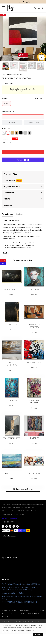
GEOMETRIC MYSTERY (12, 438)
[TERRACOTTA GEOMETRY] (34, 312)
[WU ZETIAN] (34, 277)
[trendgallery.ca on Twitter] (6, 526)
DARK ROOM (12, 324)
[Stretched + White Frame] (8, 132)
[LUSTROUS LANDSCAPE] (12, 350)
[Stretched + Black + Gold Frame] (16, 132)
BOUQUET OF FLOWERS (34, 401)
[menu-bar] (4, 7)
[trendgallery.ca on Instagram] (14, 526)
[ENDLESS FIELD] (12, 461)
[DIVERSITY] (34, 425)
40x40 (6, 103)
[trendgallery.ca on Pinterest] (10, 526)
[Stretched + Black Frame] (20, 132)
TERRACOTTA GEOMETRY (34, 325)
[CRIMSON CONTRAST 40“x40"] (23, 38)
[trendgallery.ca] (10, 8)
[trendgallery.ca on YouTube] (17, 526)
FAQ (3, 613)
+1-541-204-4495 (8, 522)
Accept (38, 634)
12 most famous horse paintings (13, 593)
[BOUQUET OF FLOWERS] (34, 388)
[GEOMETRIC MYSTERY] (12, 425)
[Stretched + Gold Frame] (12, 132)
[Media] (41, 57)
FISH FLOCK (12, 400)
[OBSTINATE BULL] (34, 350)
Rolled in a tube (34, 122)
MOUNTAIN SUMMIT (12, 289)
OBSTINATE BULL (34, 362)
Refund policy (7, 616)
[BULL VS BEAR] (34, 461)
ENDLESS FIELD (11, 473)
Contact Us (11, 613)
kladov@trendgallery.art (9, 518)
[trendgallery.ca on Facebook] (3, 526)
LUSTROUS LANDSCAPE (12, 363)
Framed (23, 117)
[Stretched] (3, 132)
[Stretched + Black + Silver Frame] (29, 132)
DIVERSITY (34, 438)
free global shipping (23, 2)
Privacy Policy (24, 610)
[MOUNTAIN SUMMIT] (12, 277)
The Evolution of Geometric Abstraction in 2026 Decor (21, 584)
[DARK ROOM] (12, 312)
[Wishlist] (39, 8)
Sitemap (21, 613)
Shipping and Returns (9, 610)
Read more (7, 253)
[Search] (35, 8)
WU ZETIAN (34, 289)
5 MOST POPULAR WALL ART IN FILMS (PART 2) (19, 602)
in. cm (38, 98)
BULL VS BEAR (34, 473)
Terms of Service (38, 610)
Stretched (12, 122)
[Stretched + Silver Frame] (25, 132)
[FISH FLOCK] (12, 388)
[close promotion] (44, 2)
